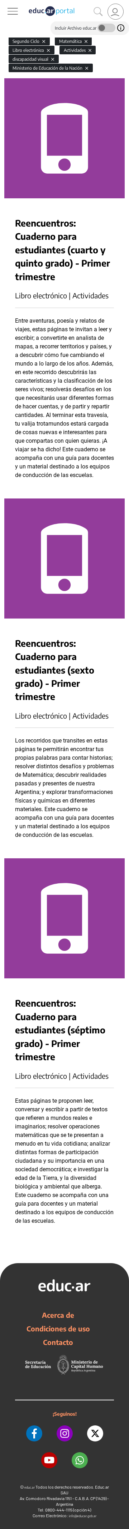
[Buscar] (98, 12)
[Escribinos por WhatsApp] (79, 1460)
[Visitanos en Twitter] (95, 1433)
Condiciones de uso (58, 1328)
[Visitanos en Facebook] (34, 1433)
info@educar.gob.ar (82, 1516)
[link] (116, 12)
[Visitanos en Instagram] (64, 1433)
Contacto (58, 1342)
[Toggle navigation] (6, 4)
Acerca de (58, 1315)
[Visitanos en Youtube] (49, 1460)
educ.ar (29, 1487)
